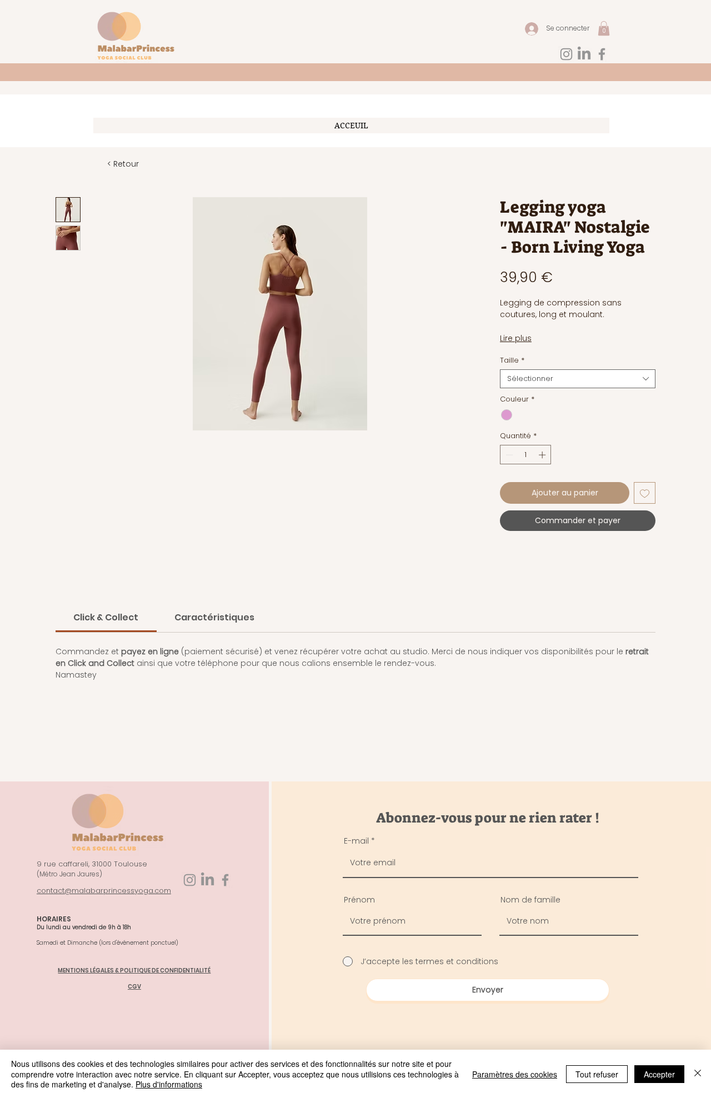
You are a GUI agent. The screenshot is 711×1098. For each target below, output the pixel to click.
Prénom (359, 900)
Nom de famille (530, 900)
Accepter (659, 1074)
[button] (604, 28)
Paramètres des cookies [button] (514, 1074)
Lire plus (516, 338)
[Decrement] (508, 454)
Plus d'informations (169, 1084)
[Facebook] (602, 54)
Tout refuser (596, 1074)
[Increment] (543, 454)
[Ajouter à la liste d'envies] (644, 493)
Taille (512, 360)
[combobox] (577, 378)
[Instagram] (566, 54)
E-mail (356, 841)
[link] (105, 617)
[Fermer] (697, 1074)
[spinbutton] (526, 454)
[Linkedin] (584, 54)
